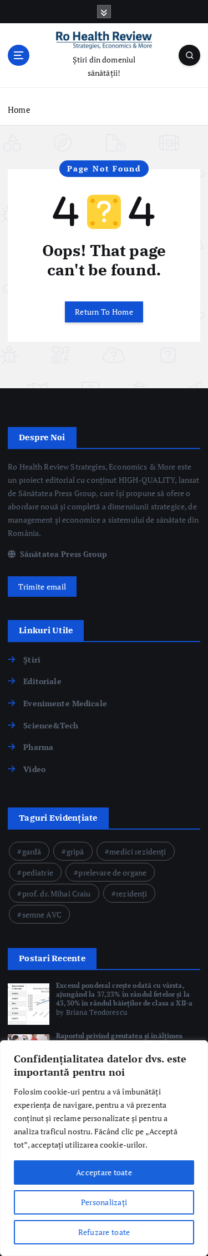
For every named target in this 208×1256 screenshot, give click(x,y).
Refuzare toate (104, 1232)
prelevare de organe (112, 872)
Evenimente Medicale (65, 703)
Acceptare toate (104, 1172)
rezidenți (131, 893)
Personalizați (104, 1202)
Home (19, 109)
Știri (31, 659)
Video (34, 769)
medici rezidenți (137, 851)
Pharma (38, 747)
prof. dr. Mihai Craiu (56, 893)
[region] (104, 1148)
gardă (32, 851)
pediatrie (37, 872)
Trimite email (42, 586)
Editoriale (42, 681)
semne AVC (42, 914)
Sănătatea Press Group (62, 554)
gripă (75, 851)
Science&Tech (50, 725)
